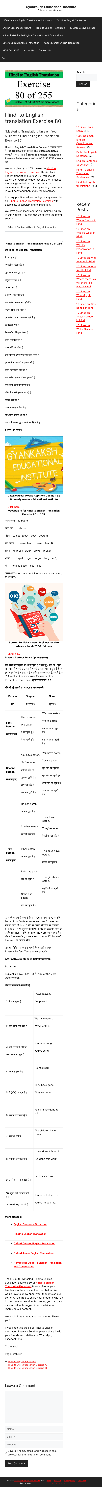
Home (49, 1480)
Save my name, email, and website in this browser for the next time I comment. (32, 1452)
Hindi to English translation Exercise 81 (27, 1368)
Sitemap (62, 1483)
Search (80, 72)
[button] (3, 58)
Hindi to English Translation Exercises (31, 200)
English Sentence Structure (16, 28)
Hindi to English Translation (50, 28)
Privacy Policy (69, 1480)
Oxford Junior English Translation (62, 43)
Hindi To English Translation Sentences (85, 173)
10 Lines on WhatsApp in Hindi (83, 295)
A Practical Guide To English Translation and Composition (32, 35)
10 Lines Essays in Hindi (82, 28)
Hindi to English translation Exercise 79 (27, 1365)
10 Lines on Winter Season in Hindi (86, 220)
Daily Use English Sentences (71, 20)
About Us (29, 50)
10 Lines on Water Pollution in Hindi (85, 316)
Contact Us (45, 50)
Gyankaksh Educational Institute (51, 7)
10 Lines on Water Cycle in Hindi (85, 329)
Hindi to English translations (22, 1361)
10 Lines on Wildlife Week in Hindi (85, 232)
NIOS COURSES (10, 50)
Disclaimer (82, 1480)
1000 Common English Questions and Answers (27, 20)
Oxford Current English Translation (20, 43)
